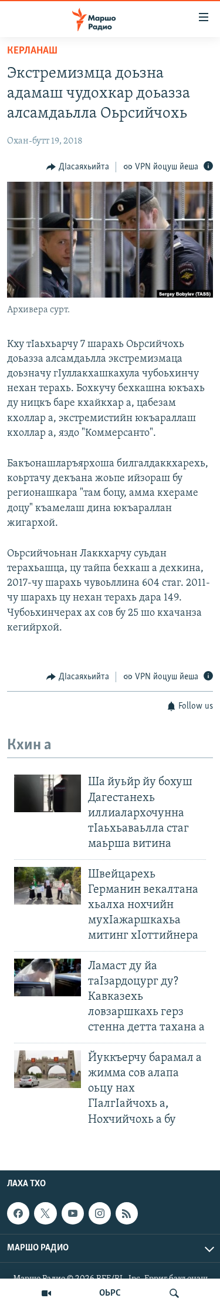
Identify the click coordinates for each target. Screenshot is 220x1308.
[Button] (77, 167)
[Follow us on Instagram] (100, 1213)
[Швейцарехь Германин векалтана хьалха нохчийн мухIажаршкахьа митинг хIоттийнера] (47, 886)
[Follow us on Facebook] (18, 1213)
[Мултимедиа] (46, 1293)
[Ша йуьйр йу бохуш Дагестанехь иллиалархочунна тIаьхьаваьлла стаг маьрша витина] (47, 793)
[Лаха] (174, 1293)
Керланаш (32, 51)
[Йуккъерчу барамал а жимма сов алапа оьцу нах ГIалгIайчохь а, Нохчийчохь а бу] (47, 1069)
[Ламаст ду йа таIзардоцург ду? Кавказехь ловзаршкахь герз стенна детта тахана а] (47, 977)
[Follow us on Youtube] (73, 1213)
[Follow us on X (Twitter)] (45, 1213)
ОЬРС (110, 1293)
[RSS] (127, 1213)
